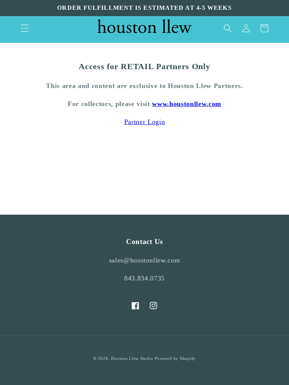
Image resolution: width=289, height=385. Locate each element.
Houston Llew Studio (132, 358)
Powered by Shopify (175, 358)
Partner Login (144, 122)
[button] (25, 28)
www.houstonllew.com (186, 104)
